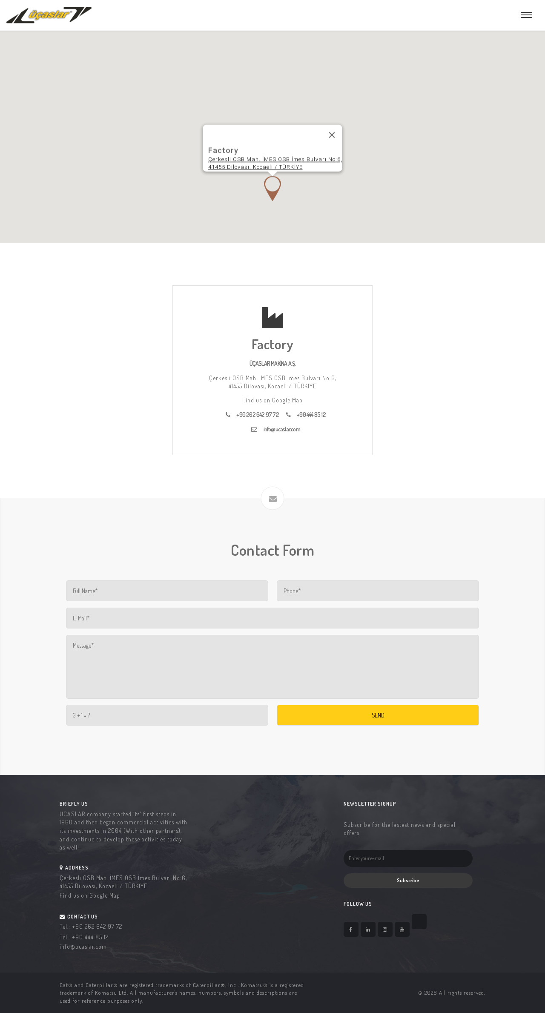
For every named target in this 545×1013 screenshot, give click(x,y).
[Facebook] (351, 929)
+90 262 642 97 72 (258, 414)
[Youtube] (402, 929)
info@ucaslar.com (282, 429)
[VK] (419, 921)
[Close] (332, 135)
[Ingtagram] (385, 929)
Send (378, 715)
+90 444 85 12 (311, 414)
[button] (272, 188)
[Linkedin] (368, 929)
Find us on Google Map (272, 400)
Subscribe (408, 880)
